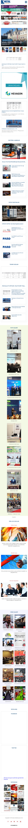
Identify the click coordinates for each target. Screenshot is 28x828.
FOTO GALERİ (14, 328)
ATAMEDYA (14, 825)
